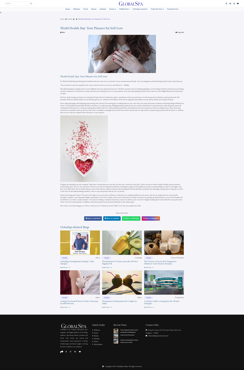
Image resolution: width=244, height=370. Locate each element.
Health (69, 19)
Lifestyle (103, 9)
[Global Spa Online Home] (131, 3)
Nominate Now (172, 9)
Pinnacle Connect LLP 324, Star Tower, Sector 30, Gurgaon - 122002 (163, 331)
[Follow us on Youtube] (237, 3)
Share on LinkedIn (112, 218)
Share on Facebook (93, 218)
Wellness (76, 9)
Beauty (93, 9)
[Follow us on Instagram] (234, 3)
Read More (64, 267)
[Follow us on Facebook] (226, 3)
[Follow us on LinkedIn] (230, 3)
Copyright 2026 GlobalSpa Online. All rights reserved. (123, 366)
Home (67, 9)
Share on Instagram (151, 218)
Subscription (98, 344)
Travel (85, 9)
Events (96, 341)
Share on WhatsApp (132, 218)
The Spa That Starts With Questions (127, 335)
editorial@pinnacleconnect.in (158, 336)
